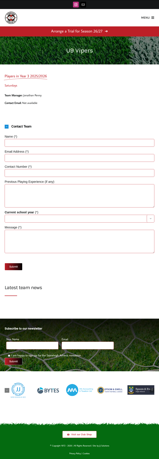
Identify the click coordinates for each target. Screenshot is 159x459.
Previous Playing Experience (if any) (29, 181)
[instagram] (76, 4)
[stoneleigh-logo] (11, 12)
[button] (79, 126)
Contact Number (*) (18, 166)
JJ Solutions (104, 448)
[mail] (83, 4)
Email (65, 339)
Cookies (86, 455)
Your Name (12, 339)
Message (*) (13, 227)
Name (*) (11, 136)
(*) (78, 215)
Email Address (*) (17, 151)
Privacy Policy (75, 455)
